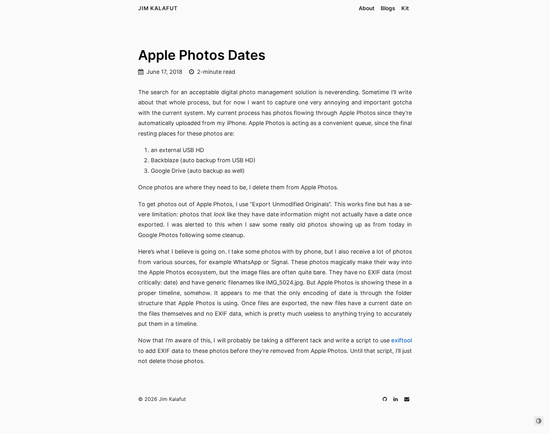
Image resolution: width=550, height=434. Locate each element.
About (366, 8)
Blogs (388, 8)
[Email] (406, 399)
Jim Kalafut (158, 8)
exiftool (401, 340)
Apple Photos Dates (201, 55)
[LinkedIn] (396, 399)
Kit (405, 8)
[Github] (385, 399)
